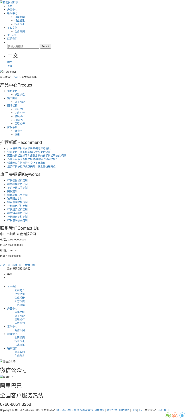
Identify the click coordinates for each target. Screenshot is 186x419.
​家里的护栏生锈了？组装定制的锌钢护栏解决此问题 (36, 155)
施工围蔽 (12, 98)
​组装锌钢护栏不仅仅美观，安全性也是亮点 (31, 166)
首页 (9, 6)
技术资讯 (20, 24)
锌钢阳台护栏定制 (17, 216)
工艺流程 (20, 304)
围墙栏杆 (12, 105)
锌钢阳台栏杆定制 (17, 205)
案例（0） (30, 265)
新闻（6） (18, 265)
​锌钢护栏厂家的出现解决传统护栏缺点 (28, 152)
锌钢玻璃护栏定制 (17, 202)
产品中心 (12, 9)
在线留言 (20, 355)
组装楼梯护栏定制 (17, 184)
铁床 (17, 134)
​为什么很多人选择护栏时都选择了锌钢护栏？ (32, 159)
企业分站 (112, 410)
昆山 (166, 410)
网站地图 (124, 410)
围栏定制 (12, 191)
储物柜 (18, 130)
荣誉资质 (20, 301)
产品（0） (6, 265)
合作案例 (20, 31)
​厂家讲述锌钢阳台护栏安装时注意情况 (28, 148)
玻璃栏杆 (20, 116)
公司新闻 (20, 17)
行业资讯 (20, 20)
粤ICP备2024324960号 (80, 410)
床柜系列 (12, 127)
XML (141, 410)
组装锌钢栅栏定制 (17, 213)
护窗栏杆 (20, 112)
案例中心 (12, 326)
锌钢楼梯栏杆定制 (17, 180)
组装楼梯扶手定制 (17, 195)
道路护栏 (12, 91)
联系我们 (12, 38)
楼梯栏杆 (20, 120)
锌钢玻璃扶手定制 (17, 220)
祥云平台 (61, 410)
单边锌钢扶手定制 (17, 187)
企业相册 (20, 297)
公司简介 (20, 290)
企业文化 (20, 294)
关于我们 (12, 35)
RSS (134, 410)
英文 (10, 65)
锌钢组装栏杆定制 (17, 209)
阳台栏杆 (20, 109)
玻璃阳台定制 (15, 198)
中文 (10, 62)
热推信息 (99, 410)
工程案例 (12, 27)
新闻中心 (12, 13)
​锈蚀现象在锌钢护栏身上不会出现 (26, 162)
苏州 (160, 410)
